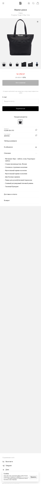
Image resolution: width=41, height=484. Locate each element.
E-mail (4, 97)
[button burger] (3, 3)
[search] (33, 3)
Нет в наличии (20, 83)
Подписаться (20, 108)
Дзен (7, 469)
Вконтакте (9, 461)
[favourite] (29, 3)
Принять (33, 477)
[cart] (38, 3)
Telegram (9, 465)
